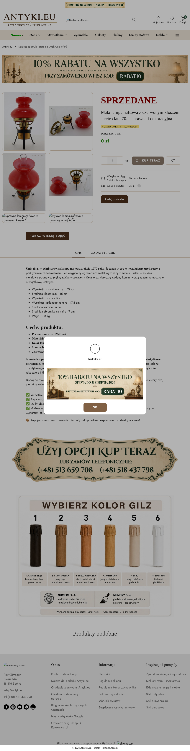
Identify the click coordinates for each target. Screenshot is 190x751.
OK (95, 407)
